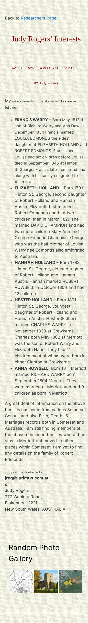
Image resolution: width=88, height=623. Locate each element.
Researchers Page (38, 18)
